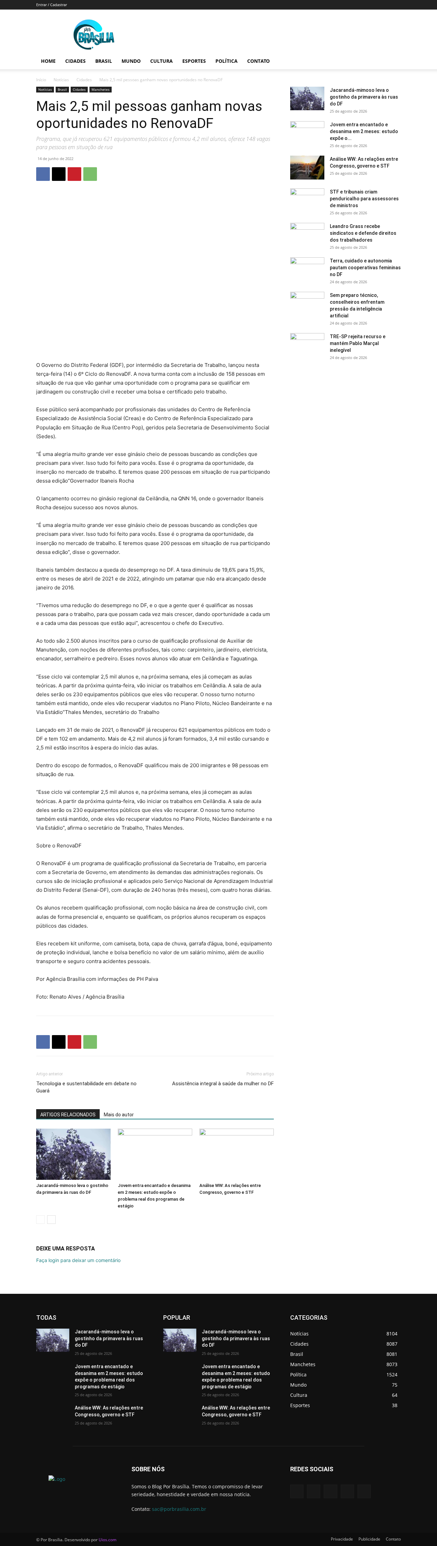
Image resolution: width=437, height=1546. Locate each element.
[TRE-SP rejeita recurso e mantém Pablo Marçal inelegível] (307, 345)
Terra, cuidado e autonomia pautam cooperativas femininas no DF (365, 267)
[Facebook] (43, 174)
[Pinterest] (74, 174)
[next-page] (51, 1219)
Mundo (131, 61)
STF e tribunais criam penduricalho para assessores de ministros (364, 198)
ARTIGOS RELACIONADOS (68, 1114)
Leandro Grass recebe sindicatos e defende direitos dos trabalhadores (363, 233)
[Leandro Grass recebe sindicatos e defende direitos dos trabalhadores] (307, 235)
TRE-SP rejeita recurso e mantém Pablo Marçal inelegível (357, 343)
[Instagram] (347, 1491)
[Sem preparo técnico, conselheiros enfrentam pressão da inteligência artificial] (307, 304)
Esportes (194, 61)
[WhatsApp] (90, 174)
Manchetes (100, 89)
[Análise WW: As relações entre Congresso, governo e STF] (236, 1154)
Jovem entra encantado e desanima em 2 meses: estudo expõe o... (364, 131)
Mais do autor (119, 1114)
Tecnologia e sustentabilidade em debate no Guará (86, 1087)
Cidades (75, 61)
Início (41, 80)
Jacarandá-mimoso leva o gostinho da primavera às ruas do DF (364, 96)
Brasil (103, 61)
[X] (59, 174)
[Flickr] (330, 1491)
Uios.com (107, 1540)
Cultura (161, 61)
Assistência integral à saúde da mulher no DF (223, 1083)
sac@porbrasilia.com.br (179, 1509)
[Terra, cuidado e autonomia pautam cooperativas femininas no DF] (307, 269)
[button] (392, 61)
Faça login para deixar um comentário (78, 1260)
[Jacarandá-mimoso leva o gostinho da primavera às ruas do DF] (73, 1154)
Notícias (61, 80)
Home (48, 61)
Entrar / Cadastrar (51, 4)
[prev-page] (40, 1219)
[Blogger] (297, 1491)
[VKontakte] (364, 1491)
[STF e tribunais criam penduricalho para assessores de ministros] (307, 200)
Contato (258, 61)
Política (226, 61)
